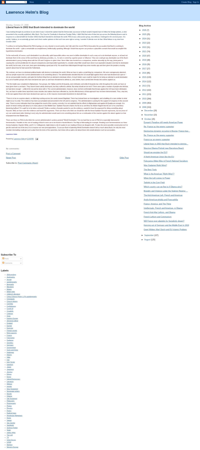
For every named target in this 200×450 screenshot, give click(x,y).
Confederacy (11, 306)
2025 (144, 34)
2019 (144, 60)
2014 (144, 81)
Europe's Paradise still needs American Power (163, 122)
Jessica (9, 372)
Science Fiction (12, 428)
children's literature (13, 294)
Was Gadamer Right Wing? (155, 165)
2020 (144, 56)
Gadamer (10, 340)
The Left (10, 435)
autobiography (12, 282)
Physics (9, 408)
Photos (9, 406)
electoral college (12, 321)
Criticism (10, 313)
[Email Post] (36, 139)
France (9, 335)
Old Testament (12, 398)
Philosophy (10, 401)
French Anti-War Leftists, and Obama (159, 212)
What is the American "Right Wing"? (159, 174)
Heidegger (10, 352)
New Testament (12, 389)
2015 (144, 77)
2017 (144, 69)
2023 (144, 43)
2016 (144, 73)
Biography (10, 284)
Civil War (10, 304)
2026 (144, 30)
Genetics (10, 343)
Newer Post (11, 158)
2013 (144, 86)
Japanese (10, 369)
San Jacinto (11, 423)
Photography (11, 403)
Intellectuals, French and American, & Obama (163, 208)
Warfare (9, 445)
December (149, 110)
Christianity (11, 299)
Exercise (10, 328)
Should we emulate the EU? (155, 152)
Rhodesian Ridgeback (14, 415)
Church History (12, 301)
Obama (9, 396)
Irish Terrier (11, 362)
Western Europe (12, 447)
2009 (144, 103)
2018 (144, 64)
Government (11, 347)
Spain (9, 430)
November (149, 115)
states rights (11, 432)
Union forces (11, 440)
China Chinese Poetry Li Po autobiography (22, 296)
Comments (8, 263)
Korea (9, 377)
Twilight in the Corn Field (154, 182)
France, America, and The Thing (157, 204)
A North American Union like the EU (159, 157)
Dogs (9, 316)
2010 (144, 99)
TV (8, 437)
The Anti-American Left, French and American (163, 195)
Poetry (9, 411)
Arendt (9, 279)
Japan (9, 367)
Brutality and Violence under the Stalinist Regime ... (166, 191)
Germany (10, 345)
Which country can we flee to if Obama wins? (163, 187)
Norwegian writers (13, 391)
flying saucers (12, 333)
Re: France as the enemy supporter (159, 127)
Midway (9, 384)
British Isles (11, 291)
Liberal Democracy (13, 379)
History (9, 355)
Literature (10, 381)
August (147, 240)
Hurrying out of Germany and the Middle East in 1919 (166, 225)
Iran (8, 360)
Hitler (8, 357)
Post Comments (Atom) (28, 163)
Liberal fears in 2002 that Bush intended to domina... (166, 144)
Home (67, 158)
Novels (9, 394)
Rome (9, 418)
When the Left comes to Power (157, 178)
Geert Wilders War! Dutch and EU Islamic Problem (165, 229)
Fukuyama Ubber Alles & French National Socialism (166, 161)
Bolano (9, 289)
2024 (144, 39)
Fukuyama (10, 338)
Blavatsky (10, 287)
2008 (144, 107)
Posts (6, 259)
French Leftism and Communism (157, 217)
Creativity (10, 311)
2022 (144, 47)
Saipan (9, 420)
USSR (9, 442)
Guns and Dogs (12, 350)
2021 (144, 51)
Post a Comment (13, 154)
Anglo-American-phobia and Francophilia (161, 200)
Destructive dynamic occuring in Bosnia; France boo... (167, 131)
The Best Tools (150, 170)
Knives (9, 374)
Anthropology (11, 274)
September (149, 235)
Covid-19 (10, 308)
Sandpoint (10, 425)
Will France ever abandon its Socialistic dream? (164, 221)
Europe (9, 326)
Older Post (124, 158)
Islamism (10, 364)
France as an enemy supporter (157, 139)
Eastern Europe (12, 318)
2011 (144, 94)
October (148, 119)
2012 (144, 90)
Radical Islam (11, 413)
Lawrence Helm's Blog (27, 12)
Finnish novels (12, 330)
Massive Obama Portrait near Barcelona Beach (164, 148)
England (9, 323)
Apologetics (11, 277)
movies (9, 386)
